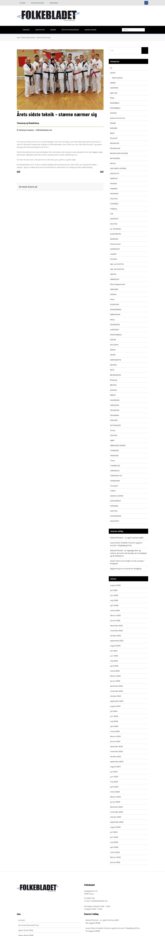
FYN (111, 214)
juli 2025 (113, 651)
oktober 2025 (115, 636)
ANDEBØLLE (114, 103)
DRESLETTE (114, 173)
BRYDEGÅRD (115, 158)
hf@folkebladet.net (44, 130)
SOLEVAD (113, 435)
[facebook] (146, 3)
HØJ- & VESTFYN (117, 264)
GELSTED (113, 224)
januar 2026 (115, 620)
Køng (112, 319)
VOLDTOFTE (114, 521)
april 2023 (114, 787)
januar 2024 (115, 741)
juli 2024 (113, 711)
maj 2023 (114, 782)
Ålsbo (112, 98)
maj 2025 (114, 661)
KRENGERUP (115, 324)
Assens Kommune (117, 118)
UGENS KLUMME (116, 496)
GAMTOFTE (114, 219)
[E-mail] (99, 186)
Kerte (112, 299)
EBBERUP (114, 178)
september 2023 (116, 761)
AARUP (112, 73)
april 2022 (114, 847)
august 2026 (115, 585)
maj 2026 (114, 600)
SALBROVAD (115, 400)
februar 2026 (115, 615)
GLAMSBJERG (115, 234)
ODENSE (113, 365)
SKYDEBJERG (115, 425)
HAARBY (113, 254)
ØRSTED (113, 385)
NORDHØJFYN (115, 360)
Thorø (112, 460)
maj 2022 (114, 842)
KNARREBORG (115, 309)
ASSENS (113, 113)
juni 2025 (114, 656)
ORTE (112, 370)
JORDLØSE (114, 289)
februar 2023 (115, 797)
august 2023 (115, 767)
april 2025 (114, 666)
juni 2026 (114, 595)
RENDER (113, 390)
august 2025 (115, 646)
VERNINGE (114, 506)
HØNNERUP (114, 279)
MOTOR (113, 340)
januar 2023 (115, 802)
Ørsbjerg (113, 380)
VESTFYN (113, 511)
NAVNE (113, 355)
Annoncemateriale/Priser (28, 925)
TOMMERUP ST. (116, 476)
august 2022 (115, 827)
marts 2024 (115, 731)
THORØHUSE (115, 466)
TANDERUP (114, 455)
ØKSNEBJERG (115, 375)
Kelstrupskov (117, 78)
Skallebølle (114, 415)
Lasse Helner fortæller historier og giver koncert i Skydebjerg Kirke (113, 928)
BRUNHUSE (114, 143)
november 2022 (116, 812)
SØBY (112, 440)
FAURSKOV (114, 194)
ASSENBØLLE (115, 108)
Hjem (19, 38)
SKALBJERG (114, 410)
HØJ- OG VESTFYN (117, 269)
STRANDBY (114, 450)
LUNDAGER (114, 330)
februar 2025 (115, 676)
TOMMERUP (115, 471)
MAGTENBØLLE (116, 335)
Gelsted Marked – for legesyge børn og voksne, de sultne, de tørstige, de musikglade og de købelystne (128, 553)
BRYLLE (113, 163)
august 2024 (115, 706)
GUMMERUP (115, 249)
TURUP (112, 491)
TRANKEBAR (115, 481)
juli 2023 (113, 772)
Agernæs (113, 93)
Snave (112, 430)
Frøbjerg (113, 209)
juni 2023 (114, 777)
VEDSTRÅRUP (115, 501)
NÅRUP (113, 350)
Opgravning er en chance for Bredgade (125, 569)
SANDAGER (114, 405)
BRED (112, 133)
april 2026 (114, 605)
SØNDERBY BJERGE (118, 445)
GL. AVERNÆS (115, 229)
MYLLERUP (114, 345)
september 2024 (116, 701)
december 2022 (116, 807)
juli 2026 (113, 590)
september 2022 (116, 822)
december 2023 (116, 746)
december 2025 (116, 625)
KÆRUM (113, 294)
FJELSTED (114, 199)
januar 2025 (115, 681)
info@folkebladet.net (98, 901)
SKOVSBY (114, 420)
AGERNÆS (114, 88)
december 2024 (116, 686)
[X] (92, 186)
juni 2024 (114, 716)
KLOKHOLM (114, 304)
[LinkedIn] (96, 186)
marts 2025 (115, 671)
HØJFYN (113, 274)
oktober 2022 (115, 817)
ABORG (113, 83)
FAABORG (113, 188)
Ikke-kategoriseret (117, 284)
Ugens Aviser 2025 (25, 930)
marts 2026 (115, 610)
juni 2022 (114, 837)
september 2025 (116, 641)
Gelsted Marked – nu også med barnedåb (126, 538)
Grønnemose (115, 244)
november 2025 (116, 631)
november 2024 (116, 691)
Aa (111, 68)
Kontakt (21, 920)
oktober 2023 (115, 756)
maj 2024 (114, 721)
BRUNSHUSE (115, 148)
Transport (114, 486)
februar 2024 (115, 736)
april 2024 (114, 726)
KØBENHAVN (115, 314)
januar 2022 (115, 862)
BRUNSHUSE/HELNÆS (119, 153)
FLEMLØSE (114, 204)
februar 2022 (115, 857)
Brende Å (113, 138)
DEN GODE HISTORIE (118, 168)
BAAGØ (113, 123)
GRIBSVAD (114, 239)
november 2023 (116, 751)
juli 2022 (113, 832)
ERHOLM (113, 183)
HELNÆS (113, 259)
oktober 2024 (115, 696)
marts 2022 (115, 852)
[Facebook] (88, 186)
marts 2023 (115, 792)
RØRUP (113, 395)
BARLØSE (113, 128)
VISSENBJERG (115, 516)
